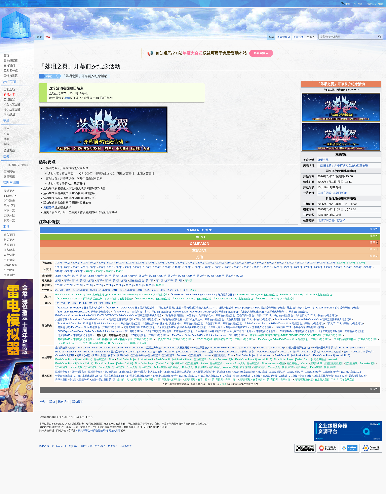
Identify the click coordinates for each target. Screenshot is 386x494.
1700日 (207, 267)
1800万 (200, 262)
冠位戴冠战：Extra (224, 355)
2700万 (291, 262)
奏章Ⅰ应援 (305, 375)
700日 (110, 267)
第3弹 (75, 275)
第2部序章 (74, 347)
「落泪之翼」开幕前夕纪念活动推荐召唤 (342, 165)
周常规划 (9, 114)
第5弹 (91, 275)
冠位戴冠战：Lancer (200, 355)
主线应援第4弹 (331, 371)
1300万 (150, 262)
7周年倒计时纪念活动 (147, 319)
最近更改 (9, 190)
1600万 (180, 262)
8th (96, 303)
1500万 (170, 262)
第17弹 (201, 275)
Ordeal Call (221, 351)
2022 (162, 290)
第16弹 (191, 275)
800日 (119, 267)
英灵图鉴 (9, 99)
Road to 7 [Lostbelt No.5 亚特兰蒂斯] (104, 351)
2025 (185, 290)
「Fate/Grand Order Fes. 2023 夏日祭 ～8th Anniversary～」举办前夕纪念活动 (97, 323)
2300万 (250, 262)
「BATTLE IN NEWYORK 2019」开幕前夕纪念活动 (83, 311)
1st (57, 303)
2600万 (281, 262)
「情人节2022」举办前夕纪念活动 (274, 315)
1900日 (228, 267)
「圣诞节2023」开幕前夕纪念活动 (223, 323)
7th (90, 303)
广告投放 (113, 446)
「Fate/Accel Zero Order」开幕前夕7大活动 (78, 307)
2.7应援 (293, 375)
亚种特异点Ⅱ (79, 371)
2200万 (240, 262)
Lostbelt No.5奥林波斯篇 (176, 347)
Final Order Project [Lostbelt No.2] (292, 355)
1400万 (160, 262)
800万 (102, 262)
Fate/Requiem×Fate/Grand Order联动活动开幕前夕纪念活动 (205, 311)
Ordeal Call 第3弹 (289, 351)
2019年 (89, 285)
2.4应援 (227, 375)
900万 (110, 262)
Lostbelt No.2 (89, 347)
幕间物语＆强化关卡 (204, 371)
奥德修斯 (48, 207)
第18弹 (210, 275)
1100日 (147, 267)
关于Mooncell (58, 446)
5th (79, 303)
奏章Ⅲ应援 (61, 379)
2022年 (120, 285)
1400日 (177, 267)
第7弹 (108, 275)
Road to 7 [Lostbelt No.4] (68, 351)
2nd (63, 303)
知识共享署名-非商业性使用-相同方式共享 (98, 430)
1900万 (210, 262)
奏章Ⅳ (111, 355)
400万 (67, 262)
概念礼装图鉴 (12, 104)
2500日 (288, 267)
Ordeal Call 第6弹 (362, 351)
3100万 (331, 262)
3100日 (348, 267)
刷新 (67, 97)
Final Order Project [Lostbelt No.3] (331, 355)
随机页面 (9, 150)
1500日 (187, 267)
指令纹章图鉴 (12, 109)
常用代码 (9, 205)
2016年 (59, 285)
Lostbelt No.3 (106, 347)
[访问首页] (16, 26)
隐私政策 (44, 446)
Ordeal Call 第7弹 (65, 355)
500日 (93, 267)
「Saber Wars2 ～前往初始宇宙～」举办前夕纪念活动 (142, 311)
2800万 (301, 262)
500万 (76, 262)
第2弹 (67, 275)
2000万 (220, 262)
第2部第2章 (111, 371)
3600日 (79, 271)
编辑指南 (9, 200)
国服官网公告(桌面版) (331, 192)
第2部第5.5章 (224, 371)
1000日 (137, 267)
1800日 (218, 267)
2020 (147, 290)
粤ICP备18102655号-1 (93, 446)
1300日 (167, 267)
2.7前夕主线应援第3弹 (138, 375)
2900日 (328, 267)
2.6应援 (283, 375)
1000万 (120, 262)
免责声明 (73, 446)
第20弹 (230, 275)
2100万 (230, 262)
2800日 (318, 267)
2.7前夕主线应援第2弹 (112, 375)
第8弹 (116, 275)
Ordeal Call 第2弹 (268, 351)
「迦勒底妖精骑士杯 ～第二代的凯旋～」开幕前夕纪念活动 (192, 319)
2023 (170, 290)
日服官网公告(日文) (329, 220)
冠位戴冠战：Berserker (174, 355)
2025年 (150, 285)
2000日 (238, 267)
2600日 (298, 267)
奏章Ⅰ (252, 351)
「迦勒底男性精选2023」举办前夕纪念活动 (249, 319)
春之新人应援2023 (189, 375)
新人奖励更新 (155, 371)
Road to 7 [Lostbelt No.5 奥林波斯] (144, 351)
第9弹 (124, 275)
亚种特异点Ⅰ (62, 371)
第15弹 (181, 275)
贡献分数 (9, 215)
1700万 (190, 262)
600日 (102, 267)
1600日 (197, 267)
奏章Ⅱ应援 (341, 375)
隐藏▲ (373, 242)
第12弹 (152, 275)
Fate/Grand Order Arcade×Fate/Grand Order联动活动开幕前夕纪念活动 (313, 319)
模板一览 (9, 210)
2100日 (248, 267)
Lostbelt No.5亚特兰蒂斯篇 (146, 347)
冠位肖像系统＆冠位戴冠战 (145, 355)
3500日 (69, 271)
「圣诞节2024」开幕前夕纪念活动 (295, 331)
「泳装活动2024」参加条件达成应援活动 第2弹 (298, 327)
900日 (127, 267)
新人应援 (262, 371)
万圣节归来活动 (245, 315)
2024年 (140, 285)
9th (101, 303)
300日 (76, 267)
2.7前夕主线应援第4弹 (165, 375)
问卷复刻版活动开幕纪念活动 (139, 327)
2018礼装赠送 (127, 290)
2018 (115, 290)
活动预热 (77, 401)
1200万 (140, 262)
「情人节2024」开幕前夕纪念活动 (344, 323)
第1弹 (58, 275)
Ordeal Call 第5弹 (332, 351)
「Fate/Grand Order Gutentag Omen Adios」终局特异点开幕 (202, 294)
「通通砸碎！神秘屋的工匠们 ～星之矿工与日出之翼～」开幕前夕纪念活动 (235, 331)
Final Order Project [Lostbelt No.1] (254, 355)
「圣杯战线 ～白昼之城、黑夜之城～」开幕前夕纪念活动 (172, 323)
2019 (140, 290)
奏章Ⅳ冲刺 (123, 355)
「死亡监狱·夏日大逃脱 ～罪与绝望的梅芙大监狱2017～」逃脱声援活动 (194, 307)
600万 (84, 262)
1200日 (157, 267)
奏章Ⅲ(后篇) (99, 355)
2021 (155, 290)
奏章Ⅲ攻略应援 (241, 375)
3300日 (368, 267)
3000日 (338, 267)
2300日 (268, 267)
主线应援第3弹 (313, 371)
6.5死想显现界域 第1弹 (298, 347)
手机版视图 (126, 446)
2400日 (278, 267)
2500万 (271, 262)
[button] (311, 36)
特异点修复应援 (63, 375)
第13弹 (162, 275)
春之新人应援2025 (79, 379)
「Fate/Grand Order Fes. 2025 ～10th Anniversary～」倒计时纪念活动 (208, 335)
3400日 (59, 271)
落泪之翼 (323, 159)
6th (85, 303)
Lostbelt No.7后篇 (203, 351)
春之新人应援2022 (351, 371)
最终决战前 (61, 347)
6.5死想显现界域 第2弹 (324, 347)
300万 (58, 262)
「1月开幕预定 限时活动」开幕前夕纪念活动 (340, 331)
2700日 (308, 267)
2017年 (69, 285)
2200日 (258, 267)
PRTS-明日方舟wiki (16, 164)
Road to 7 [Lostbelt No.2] (270, 347)
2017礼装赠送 (80, 290)
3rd (68, 303)
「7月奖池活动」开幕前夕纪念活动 (149, 335)
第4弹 (83, 275)
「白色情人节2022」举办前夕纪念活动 (316, 315)
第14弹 (172, 275)
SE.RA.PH (10, 195)
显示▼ (373, 229)
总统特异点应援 (357, 375)
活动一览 (52, 76)
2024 (178, 290)
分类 (43, 401)
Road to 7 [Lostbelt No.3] (352, 347)
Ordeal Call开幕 (238, 351)
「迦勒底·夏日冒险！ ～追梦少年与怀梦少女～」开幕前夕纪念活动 (199, 315)
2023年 (130, 285)
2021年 (110, 285)
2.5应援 (256, 375)
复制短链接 (11, 60)
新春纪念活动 (136, 280)
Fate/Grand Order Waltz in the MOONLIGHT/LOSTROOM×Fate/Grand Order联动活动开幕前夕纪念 (108, 315)
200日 (67, 267)
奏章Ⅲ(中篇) (83, 355)
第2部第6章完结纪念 (244, 371)
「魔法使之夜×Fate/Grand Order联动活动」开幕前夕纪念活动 (88, 327)
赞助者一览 (11, 70)
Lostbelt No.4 (122, 347)
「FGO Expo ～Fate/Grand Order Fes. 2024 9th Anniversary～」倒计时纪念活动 (98, 331)
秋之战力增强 (269, 375)
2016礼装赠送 (63, 290)
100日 (58, 267)
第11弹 (143, 275)
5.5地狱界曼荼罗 (200, 347)
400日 (84, 267)
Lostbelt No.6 (218, 347)
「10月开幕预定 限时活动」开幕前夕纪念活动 (168, 331)
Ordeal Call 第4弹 (310, 351)
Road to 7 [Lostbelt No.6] (178, 351)
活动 (52, 401)
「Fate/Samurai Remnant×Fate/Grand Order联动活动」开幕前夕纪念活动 (284, 323)
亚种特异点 (140, 371)
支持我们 (9, 65)
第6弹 (99, 275)
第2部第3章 (125, 371)
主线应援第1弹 (277, 371)
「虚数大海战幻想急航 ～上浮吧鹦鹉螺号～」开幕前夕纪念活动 (274, 311)
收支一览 (9, 220)
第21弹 (239, 275)
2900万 (311, 262)
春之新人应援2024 (211, 375)
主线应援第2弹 (295, 371)
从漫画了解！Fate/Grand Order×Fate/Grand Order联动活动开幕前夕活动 (94, 319)
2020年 (99, 285)
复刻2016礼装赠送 (100, 290)
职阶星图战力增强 (323, 375)
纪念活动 (63, 401)
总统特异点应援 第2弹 (103, 379)
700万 (93, 262)
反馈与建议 (11, 75)
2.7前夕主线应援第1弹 (86, 375)
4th (74, 303)
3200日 (358, 267)
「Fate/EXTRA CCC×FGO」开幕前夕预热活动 (129, 307)
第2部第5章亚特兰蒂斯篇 (177, 371)
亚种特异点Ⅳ (95, 371)
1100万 (130, 262)
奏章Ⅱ (347, 351)
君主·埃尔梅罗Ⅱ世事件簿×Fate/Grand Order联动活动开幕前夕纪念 (323, 307)
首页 (6, 55)
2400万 (261, 262)
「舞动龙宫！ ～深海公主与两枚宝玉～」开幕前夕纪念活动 (239, 327)
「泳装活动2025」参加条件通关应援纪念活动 (181, 327)
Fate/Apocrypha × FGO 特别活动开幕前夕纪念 (260, 307)
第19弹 (220, 275)
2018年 (79, 285)
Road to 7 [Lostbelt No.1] (241, 347)
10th (107, 303)
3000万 (321, 262)
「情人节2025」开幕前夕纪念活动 (73, 335)
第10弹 (133, 275)
